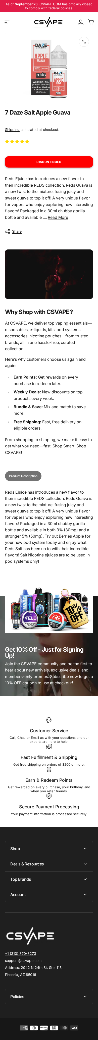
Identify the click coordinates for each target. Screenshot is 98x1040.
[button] (17, 141)
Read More (58, 217)
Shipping (12, 129)
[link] (34, 967)
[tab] (23, 476)
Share (17, 231)
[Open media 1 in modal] (84, 42)
